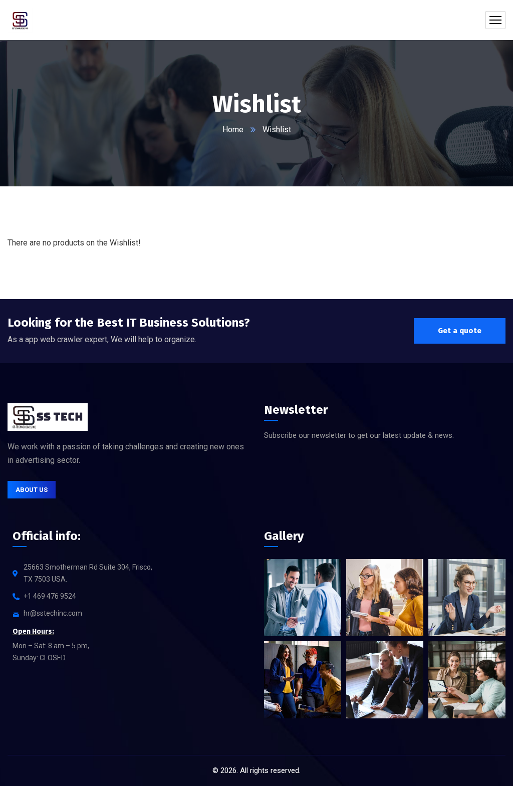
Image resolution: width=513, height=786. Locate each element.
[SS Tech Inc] (20, 20)
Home (232, 129)
